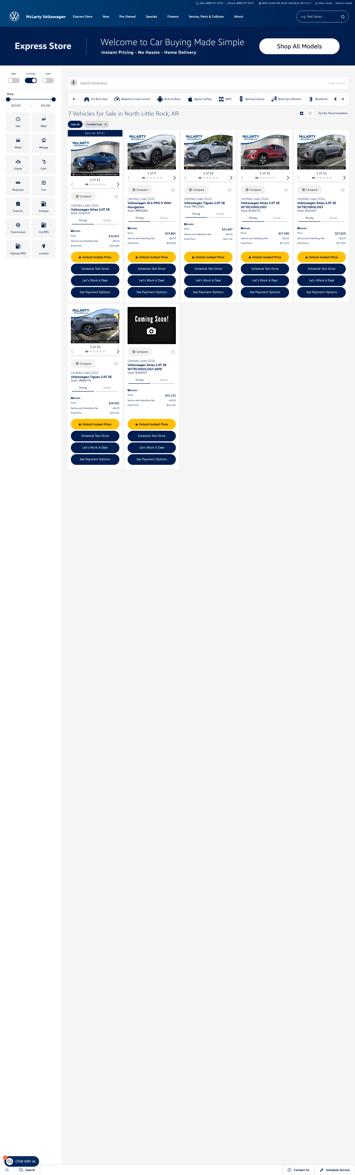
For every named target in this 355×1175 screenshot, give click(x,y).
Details (107, 220)
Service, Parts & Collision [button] (206, 17)
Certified (30, 73)
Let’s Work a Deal (95, 280)
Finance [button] (173, 17)
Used (48, 73)
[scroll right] (342, 99)
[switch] (13, 77)
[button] (18, 122)
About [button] (238, 17)
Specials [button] (151, 17)
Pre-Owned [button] (127, 17)
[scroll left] (74, 99)
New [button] (106, 17)
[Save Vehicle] (116, 197)
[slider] (8, 99)
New (13, 73)
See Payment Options (95, 292)
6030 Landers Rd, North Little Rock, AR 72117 (286, 3)
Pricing (83, 220)
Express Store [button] (82, 17)
